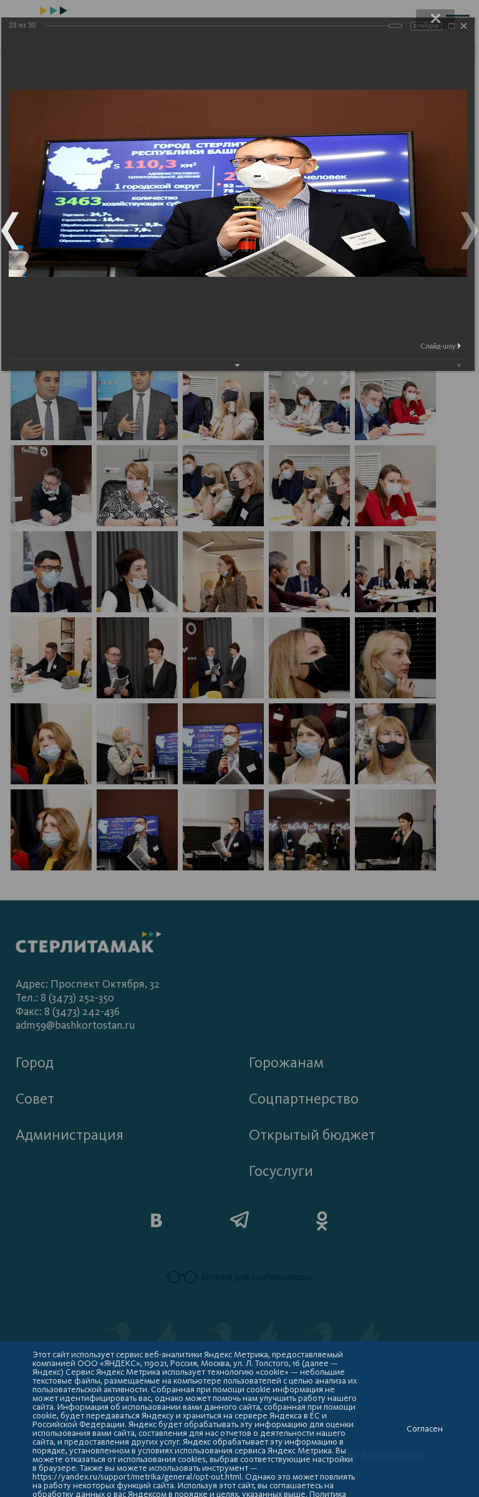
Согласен (425, 1429)
